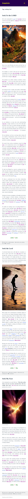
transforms (17, 445)
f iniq (18, 356)
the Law (23, 211)
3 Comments (11, 373)
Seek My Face (7, 379)
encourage (9, 232)
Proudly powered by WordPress (7, 497)
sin (13, 104)
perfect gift (14, 229)
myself (16, 343)
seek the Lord (18, 242)
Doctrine (11, 372)
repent (19, 99)
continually (4, 475)
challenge (16, 232)
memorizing (17, 221)
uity (19, 356)
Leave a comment (18, 493)
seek (14, 19)
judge (11, 328)
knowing (4, 200)
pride (17, 153)
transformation (10, 493)
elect (6, 348)
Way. (15, 175)
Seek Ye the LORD (9, 15)
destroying (16, 479)
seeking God (4, 373)
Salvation (15, 372)
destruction (11, 340)
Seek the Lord (7, 248)
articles (12, 237)
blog (17, 367)
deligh (12, 333)
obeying (14, 105)
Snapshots (6, 3)
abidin (9, 335)
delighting (24, 200)
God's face (23, 492)
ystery (14, 356)
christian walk (18, 492)
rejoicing (18, 201)
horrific (9, 91)
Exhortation (12, 242)
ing (15, 333)
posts (16, 237)
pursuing (17, 335)
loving (21, 333)
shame (19, 449)
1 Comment (8, 243)
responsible (12, 354)
